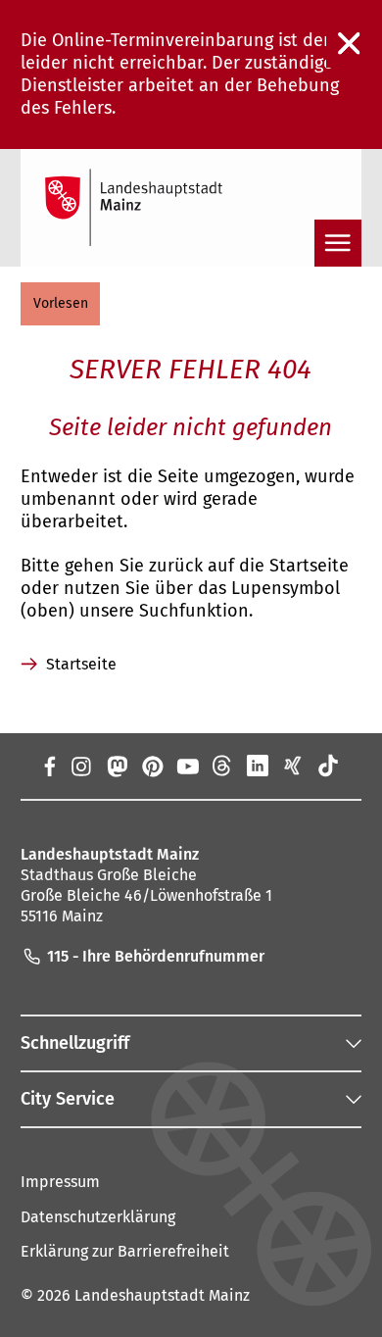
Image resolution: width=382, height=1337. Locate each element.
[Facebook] (49, 765)
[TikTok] (328, 765)
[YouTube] (187, 765)
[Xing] (292, 765)
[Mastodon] (115, 765)
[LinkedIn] (257, 765)
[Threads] (222, 765)
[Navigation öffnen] (337, 243)
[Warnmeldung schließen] (349, 44)
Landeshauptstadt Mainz (162, 1295)
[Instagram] (80, 765)
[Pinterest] (151, 765)
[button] (60, 303)
